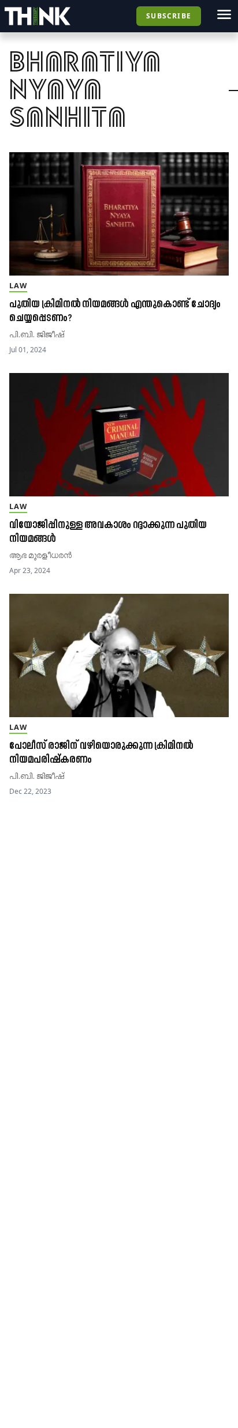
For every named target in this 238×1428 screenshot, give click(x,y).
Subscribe (168, 16)
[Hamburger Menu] (224, 14)
